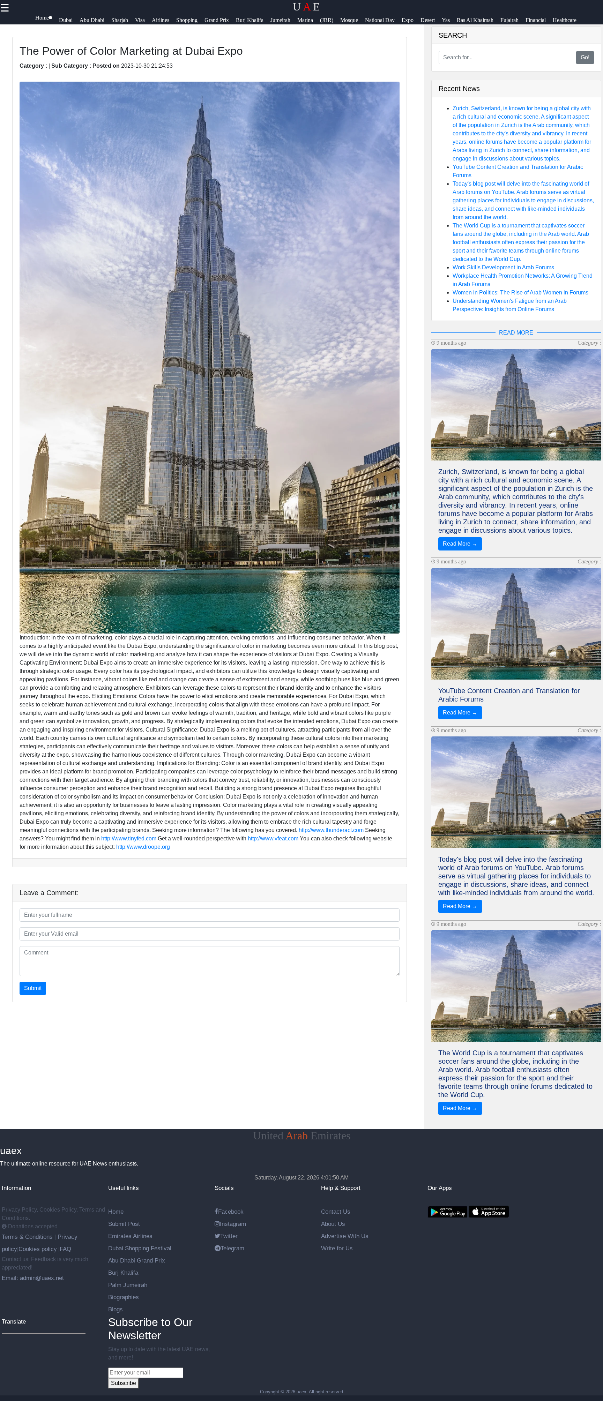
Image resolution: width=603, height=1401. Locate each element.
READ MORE (516, 333)
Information (16, 1187)
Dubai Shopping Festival (139, 1248)
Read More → (460, 544)
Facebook (231, 1211)
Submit (33, 988)
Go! (585, 57)
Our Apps (439, 1187)
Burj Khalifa (123, 1272)
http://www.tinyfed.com (128, 838)
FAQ (65, 1248)
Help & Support (340, 1187)
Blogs (115, 1309)
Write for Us (337, 1248)
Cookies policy (37, 1248)
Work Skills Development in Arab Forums (503, 267)
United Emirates (301, 1135)
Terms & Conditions (28, 1236)
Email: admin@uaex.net (33, 1277)
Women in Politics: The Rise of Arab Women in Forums (520, 292)
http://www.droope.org (143, 847)
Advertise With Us (344, 1236)
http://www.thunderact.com (331, 830)
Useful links (123, 1187)
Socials (224, 1187)
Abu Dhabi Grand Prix (136, 1260)
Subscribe (123, 1383)
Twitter (229, 1236)
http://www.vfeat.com (273, 838)
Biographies (123, 1297)
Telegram (232, 1248)
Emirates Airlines (130, 1236)
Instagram (233, 1223)
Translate (14, 1321)
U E (306, 6)
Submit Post (124, 1223)
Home (116, 1211)
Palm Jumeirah (127, 1284)
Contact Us (335, 1211)
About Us (333, 1223)
